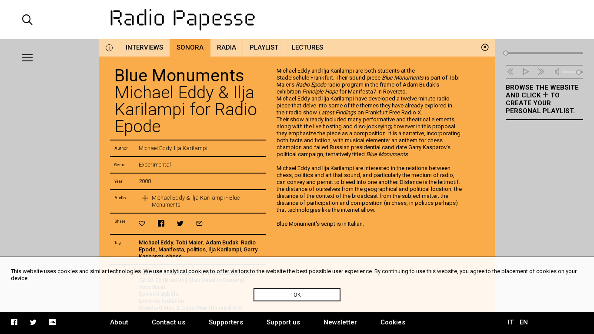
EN (524, 322)
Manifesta (171, 249)
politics (196, 249)
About (119, 322)
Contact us (168, 322)
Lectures (307, 47)
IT (511, 322)
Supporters (226, 322)
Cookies (392, 322)
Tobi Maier (189, 242)
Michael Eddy (156, 242)
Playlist (264, 47)
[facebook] (161, 223)
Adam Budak (222, 242)
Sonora (190, 47)
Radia (226, 47)
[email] (199, 223)
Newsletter (340, 322)
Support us (283, 322)
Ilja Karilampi (224, 249)
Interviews (144, 47)
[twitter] (180, 223)
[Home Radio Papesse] (297, 19)
